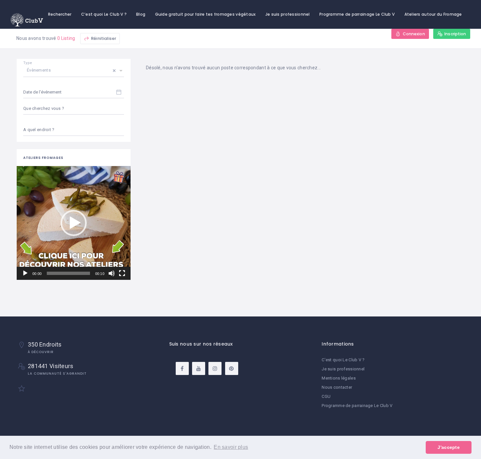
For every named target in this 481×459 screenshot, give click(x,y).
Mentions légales (338, 378)
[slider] (68, 273)
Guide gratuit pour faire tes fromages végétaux (205, 14)
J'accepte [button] (448, 447)
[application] (74, 223)
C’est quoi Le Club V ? (104, 14)
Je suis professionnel (287, 14)
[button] (74, 223)
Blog (140, 14)
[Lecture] (25, 273)
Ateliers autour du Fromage (433, 14)
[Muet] (111, 273)
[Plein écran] (122, 273)
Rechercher (60, 14)
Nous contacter (337, 387)
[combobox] (73, 130)
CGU (326, 396)
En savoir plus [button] (231, 447)
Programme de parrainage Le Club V (357, 14)
